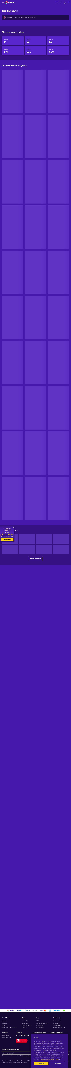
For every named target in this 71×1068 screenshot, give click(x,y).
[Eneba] (9, 2)
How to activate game (42, 1023)
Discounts (24, 1027)
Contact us (4, 1023)
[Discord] (25, 1035)
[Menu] (2, 2)
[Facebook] (17, 1035)
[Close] (13, 527)
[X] (19, 1035)
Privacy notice (26, 1055)
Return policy (40, 1027)
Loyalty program (26, 1025)
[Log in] (69, 2)
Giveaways (56, 1023)
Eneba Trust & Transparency (9, 1027)
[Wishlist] (61, 2)
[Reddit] (28, 1035)
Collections (25, 1023)
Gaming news (56, 1021)
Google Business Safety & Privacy (50, 1059)
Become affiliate (57, 1025)
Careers (4, 1025)
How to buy (25, 1021)
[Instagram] (22, 1035)
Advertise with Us (6, 1037)
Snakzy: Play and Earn (59, 1027)
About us (4, 1021)
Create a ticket (40, 1025)
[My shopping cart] (65, 2)
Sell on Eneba (5, 1035)
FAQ (37, 1021)
